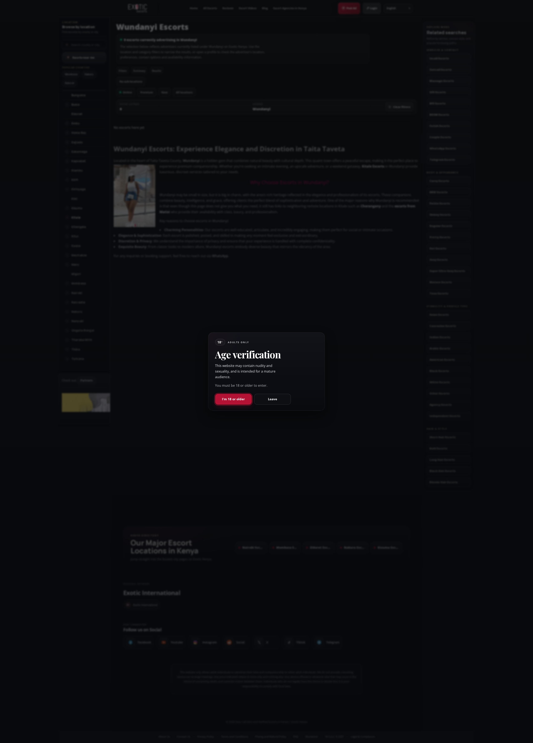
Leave (272, 399)
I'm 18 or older (233, 399)
